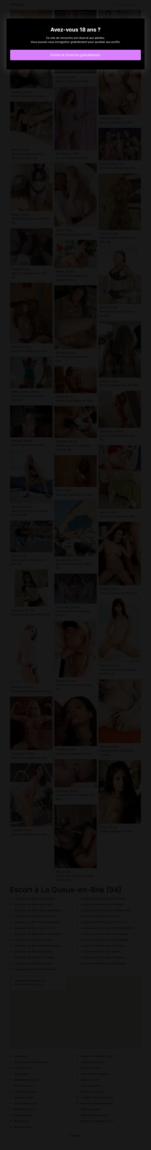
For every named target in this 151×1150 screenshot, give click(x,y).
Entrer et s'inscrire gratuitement (75, 55)
